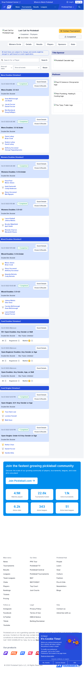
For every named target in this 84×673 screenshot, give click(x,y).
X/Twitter (7, 617)
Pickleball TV (34, 566)
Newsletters (60, 586)
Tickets (6, 594)
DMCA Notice (34, 617)
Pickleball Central (36, 570)
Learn (58, 566)
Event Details (40, 82)
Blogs (58, 590)
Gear (58, 570)
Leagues (44, 7)
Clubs (5, 582)
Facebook (7, 613)
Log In (70, 2)
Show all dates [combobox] (4, 67)
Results (36, 7)
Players (50, 44)
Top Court (33, 586)
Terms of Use (34, 613)
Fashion (59, 578)
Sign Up (77, 2)
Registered (14, 341)
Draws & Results (39, 86)
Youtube (6, 625)
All (4, 341)
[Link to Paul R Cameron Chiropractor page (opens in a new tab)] (66, 85)
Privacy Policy (35, 609)
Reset (44, 68)
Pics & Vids (60, 582)
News (18, 7)
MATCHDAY (34, 582)
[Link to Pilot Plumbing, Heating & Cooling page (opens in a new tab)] (66, 96)
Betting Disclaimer (36, 621)
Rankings (7, 590)
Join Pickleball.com (20, 480)
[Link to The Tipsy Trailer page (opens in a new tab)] (66, 108)
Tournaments (26, 7)
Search (43, 60)
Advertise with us (63, 613)
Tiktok (5, 621)
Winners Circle (14, 44)
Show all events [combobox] (20, 67)
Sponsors (61, 44)
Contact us (60, 609)
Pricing (6, 599)
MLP (31, 578)
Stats (72, 44)
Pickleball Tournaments (38, 574)
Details (28, 44)
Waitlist (27, 341)
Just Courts (34, 590)
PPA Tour (33, 562)
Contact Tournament (69, 31)
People (58, 562)
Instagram (7, 609)
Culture (59, 574)
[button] (8, 7)
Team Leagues (9, 578)
